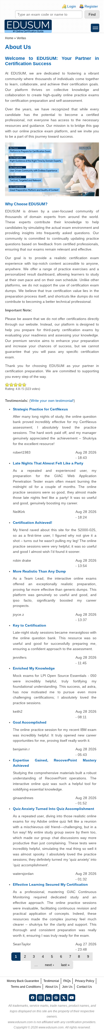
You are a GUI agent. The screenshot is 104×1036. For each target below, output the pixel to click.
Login (71, 6)
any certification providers (77, 1022)
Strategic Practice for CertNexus (40, 409)
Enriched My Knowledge (34, 668)
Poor (7, 384)
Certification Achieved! (32, 523)
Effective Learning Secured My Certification (50, 884)
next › (49, 965)
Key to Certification (29, 625)
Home (9, 38)
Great (20, 384)
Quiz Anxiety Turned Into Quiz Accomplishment (53, 809)
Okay (11, 384)
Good (16, 384)
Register (91, 6)
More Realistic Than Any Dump (39, 571)
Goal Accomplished (29, 722)
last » (65, 965)
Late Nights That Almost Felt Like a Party (48, 463)
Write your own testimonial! (52, 401)
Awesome (23, 384)
